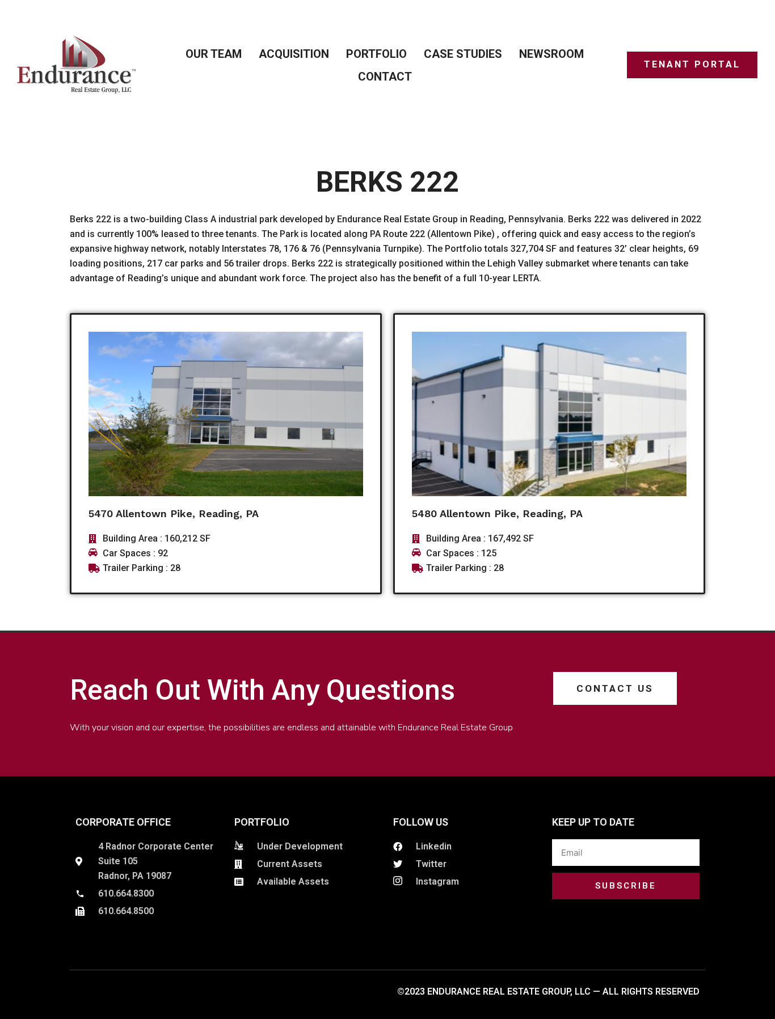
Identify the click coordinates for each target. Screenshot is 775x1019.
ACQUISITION (294, 54)
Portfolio (376, 54)
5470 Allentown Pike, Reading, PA (174, 513)
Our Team (214, 54)
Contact (385, 76)
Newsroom (551, 54)
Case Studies (463, 54)
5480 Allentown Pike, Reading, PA (497, 513)
